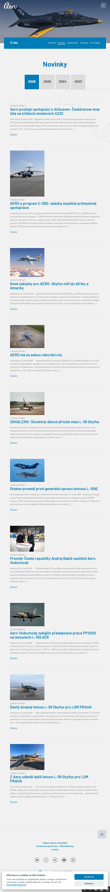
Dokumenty (72, 43)
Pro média (95, 43)
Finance (84, 43)
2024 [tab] (63, 81)
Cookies (55, 850)
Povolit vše (89, 877)
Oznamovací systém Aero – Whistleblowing (55, 846)
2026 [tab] (32, 81)
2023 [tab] (78, 81)
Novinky (61, 43)
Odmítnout (89, 883)
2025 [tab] (47, 81)
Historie (52, 43)
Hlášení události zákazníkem (55, 843)
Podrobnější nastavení (16, 885)
